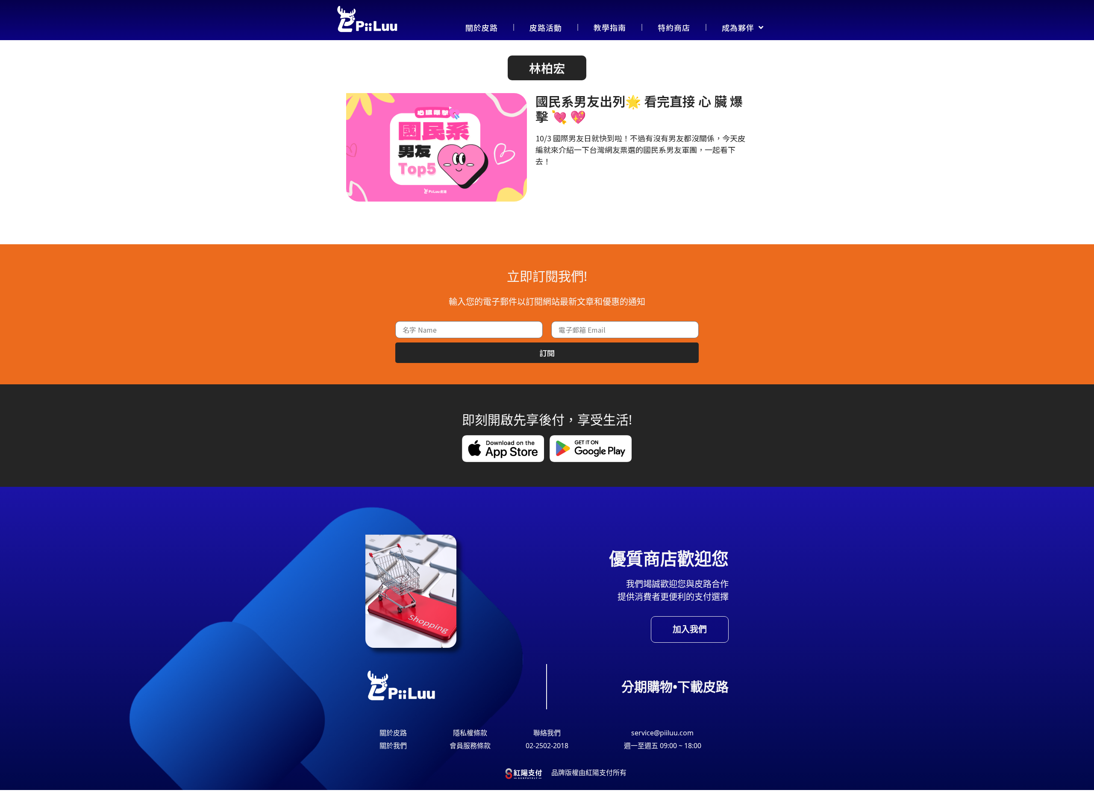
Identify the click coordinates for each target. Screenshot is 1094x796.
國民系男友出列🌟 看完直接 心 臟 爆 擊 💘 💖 (639, 108)
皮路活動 (545, 27)
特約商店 (674, 27)
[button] (547, 68)
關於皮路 (481, 27)
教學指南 (610, 27)
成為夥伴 (738, 27)
